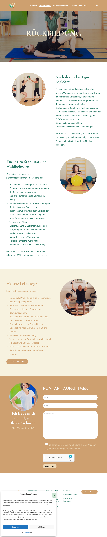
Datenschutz (67, 498)
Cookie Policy (27, 532)
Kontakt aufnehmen (89, 492)
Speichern (15, 527)
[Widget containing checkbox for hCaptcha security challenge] (59, 458)
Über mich (67, 491)
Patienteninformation (70, 494)
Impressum (67, 501)
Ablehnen (41, 527)
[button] (53, 494)
